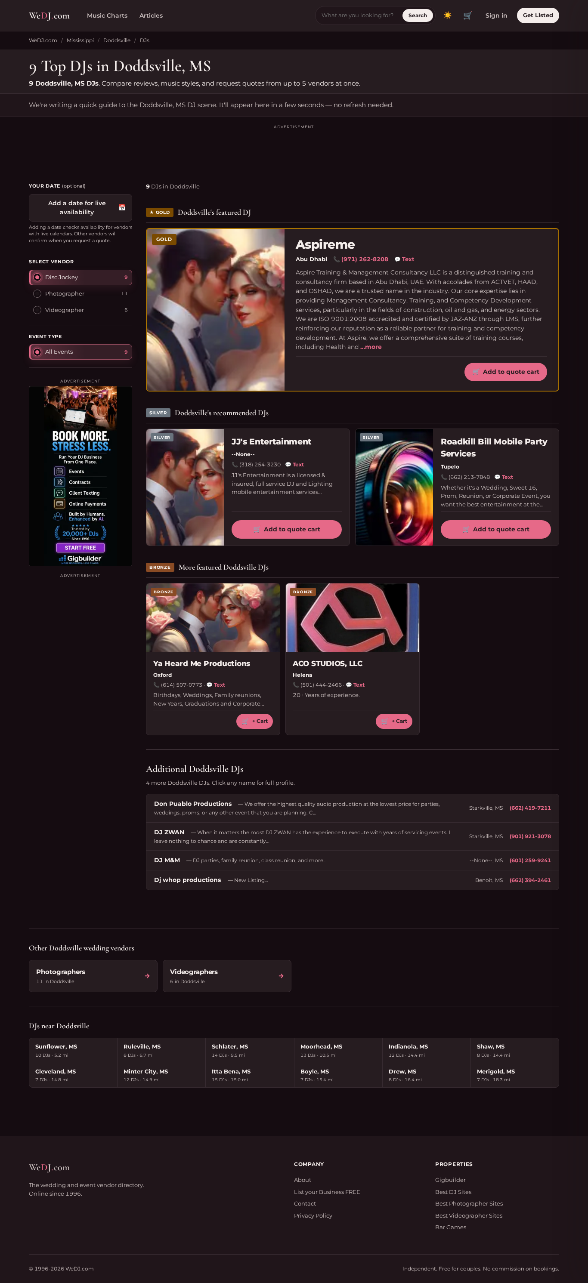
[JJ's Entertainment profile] (185, 487)
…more (371, 347)
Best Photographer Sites (469, 1203)
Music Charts (107, 15)
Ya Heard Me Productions (201, 663)
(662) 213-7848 (469, 477)
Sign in (497, 15)
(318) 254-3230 (260, 464)
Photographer (64, 293)
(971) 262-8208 (364, 259)
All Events (59, 351)
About (302, 1179)
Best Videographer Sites (468, 1215)
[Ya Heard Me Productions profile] (213, 617)
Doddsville (116, 40)
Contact (305, 1203)
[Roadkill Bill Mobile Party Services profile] (394, 487)
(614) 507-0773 (181, 685)
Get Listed (538, 15)
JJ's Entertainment (272, 442)
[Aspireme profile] (216, 310)
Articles (151, 15)
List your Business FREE (327, 1191)
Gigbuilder (450, 1179)
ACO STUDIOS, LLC (327, 663)
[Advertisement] (294, 149)
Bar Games (450, 1227)
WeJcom (49, 15)
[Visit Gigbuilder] (80, 476)
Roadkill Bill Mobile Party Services (494, 448)
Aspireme (325, 244)
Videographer (64, 309)
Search (418, 15)
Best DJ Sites (453, 1191)
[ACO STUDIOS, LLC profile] (352, 617)
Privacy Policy (313, 1215)
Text (404, 259)
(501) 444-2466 (321, 685)
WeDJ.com (43, 40)
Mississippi (80, 40)
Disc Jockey (61, 276)
